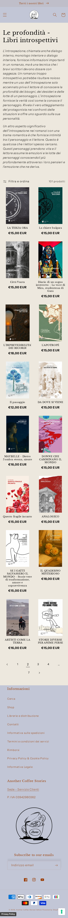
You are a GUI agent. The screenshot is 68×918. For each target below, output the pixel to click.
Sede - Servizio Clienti (23, 789)
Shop (10, 707)
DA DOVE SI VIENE (50, 402)
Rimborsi (13, 750)
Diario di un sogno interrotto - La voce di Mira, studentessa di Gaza (50, 286)
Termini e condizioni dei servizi (28, 741)
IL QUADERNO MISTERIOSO (50, 572)
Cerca (11, 698)
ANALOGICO (50, 516)
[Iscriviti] (56, 865)
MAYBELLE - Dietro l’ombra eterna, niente (17, 458)
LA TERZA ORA (17, 228)
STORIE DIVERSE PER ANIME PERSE (50, 641)
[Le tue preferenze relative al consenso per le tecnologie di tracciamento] (61, 911)
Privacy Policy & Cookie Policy (28, 758)
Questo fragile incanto (17, 516)
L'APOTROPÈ (50, 345)
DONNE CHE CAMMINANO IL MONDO (50, 459)
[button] (5, 15)
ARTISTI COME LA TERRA (17, 641)
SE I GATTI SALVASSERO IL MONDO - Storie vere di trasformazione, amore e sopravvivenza (17, 578)
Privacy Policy (8, 914)
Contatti (13, 724)
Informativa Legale (20, 767)
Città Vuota (17, 282)
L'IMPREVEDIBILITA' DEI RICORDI (17, 346)
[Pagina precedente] (7, 664)
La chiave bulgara (50, 228)
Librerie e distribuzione (23, 715)
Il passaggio (17, 402)
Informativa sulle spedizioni (26, 733)
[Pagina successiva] (39, 673)
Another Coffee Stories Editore (29, 910)
